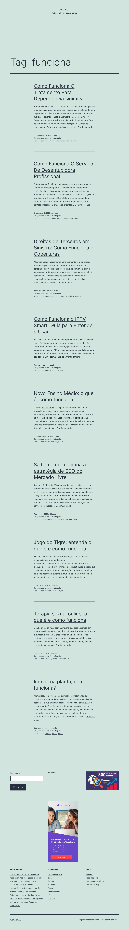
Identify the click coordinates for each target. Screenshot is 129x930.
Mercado (82, 485)
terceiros (78, 296)
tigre (61, 591)
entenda (48, 591)
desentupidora (50, 218)
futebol (51, 881)
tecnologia (57, 339)
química (66, 141)
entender (48, 370)
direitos (57, 296)
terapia (66, 659)
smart (62, 370)
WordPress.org (92, 885)
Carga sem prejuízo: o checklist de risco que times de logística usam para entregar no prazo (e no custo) (26, 877)
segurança (71, 110)
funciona (59, 141)
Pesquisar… (15, 773)
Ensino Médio (48, 407)
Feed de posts (92, 878)
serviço (77, 218)
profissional (68, 218)
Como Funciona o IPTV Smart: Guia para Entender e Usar (64, 325)
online (54, 659)
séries (50, 895)
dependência (50, 141)
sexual (60, 659)
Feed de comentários (95, 881)
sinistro (71, 296)
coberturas (49, 296)
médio (60, 442)
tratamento (74, 141)
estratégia (49, 519)
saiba (75, 519)
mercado (41, 418)
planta (60, 734)
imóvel (54, 734)
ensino (47, 442)
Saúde (50, 888)
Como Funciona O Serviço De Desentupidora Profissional (63, 170)
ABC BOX (64, 9)
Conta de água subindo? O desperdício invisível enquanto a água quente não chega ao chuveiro (26, 888)
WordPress (113, 920)
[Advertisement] (64, 38)
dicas (50, 878)
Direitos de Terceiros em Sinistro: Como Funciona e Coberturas (63, 247)
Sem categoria (55, 138)
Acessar (89, 874)
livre (62, 519)
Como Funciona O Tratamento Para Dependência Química (59, 92)
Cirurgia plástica (55, 874)
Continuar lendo (85, 127)
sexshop (51, 899)
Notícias (51, 885)
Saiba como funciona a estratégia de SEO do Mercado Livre (60, 471)
